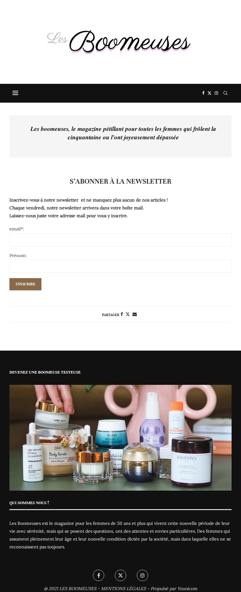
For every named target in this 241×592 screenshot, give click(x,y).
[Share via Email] (134, 314)
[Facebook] (203, 93)
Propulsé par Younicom (174, 588)
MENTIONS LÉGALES (123, 588)
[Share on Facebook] (121, 314)
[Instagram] (216, 93)
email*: (16, 229)
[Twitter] (209, 93)
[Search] (225, 93)
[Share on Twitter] (128, 314)
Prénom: (18, 255)
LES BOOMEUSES (77, 588)
